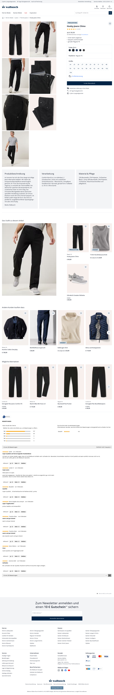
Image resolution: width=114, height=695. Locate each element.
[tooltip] (7, 417)
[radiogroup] (89, 49)
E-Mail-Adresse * (37, 613)
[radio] (70, 50)
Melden (23, 463)
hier (109, 427)
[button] (109, 575)
